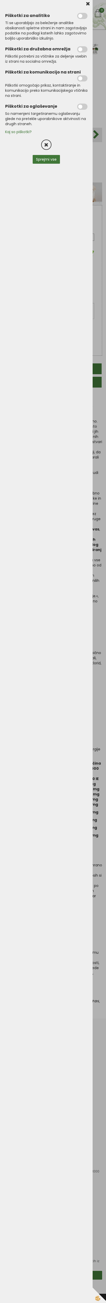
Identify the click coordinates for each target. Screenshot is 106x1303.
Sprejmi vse (46, 159)
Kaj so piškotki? (18, 131)
